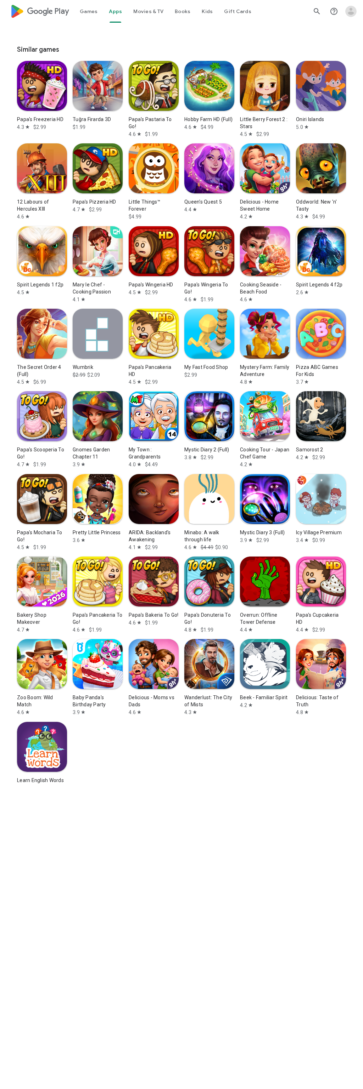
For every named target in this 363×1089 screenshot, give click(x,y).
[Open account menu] (350, 11)
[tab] (88, 11)
